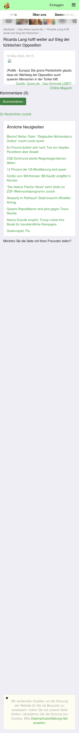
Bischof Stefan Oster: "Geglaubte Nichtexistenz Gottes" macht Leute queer (39, 138)
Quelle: (21, 83)
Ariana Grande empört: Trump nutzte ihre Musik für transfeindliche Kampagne (35, 222)
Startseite (8, 29)
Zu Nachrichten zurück (15, 114)
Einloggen (57, 4)
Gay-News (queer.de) (31, 29)
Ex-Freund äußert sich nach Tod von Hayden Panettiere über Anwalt (38, 149)
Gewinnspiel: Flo (18, 231)
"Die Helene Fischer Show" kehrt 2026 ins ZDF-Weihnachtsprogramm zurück (36, 189)
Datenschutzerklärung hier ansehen (49, 720)
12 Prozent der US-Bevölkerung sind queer (36, 169)
